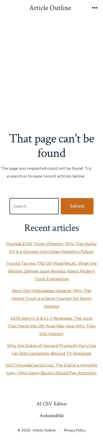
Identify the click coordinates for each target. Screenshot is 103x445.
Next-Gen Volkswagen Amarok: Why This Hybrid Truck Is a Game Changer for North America (52, 298)
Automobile (52, 415)
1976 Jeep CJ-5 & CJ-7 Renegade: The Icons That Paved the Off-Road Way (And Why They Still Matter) (51, 326)
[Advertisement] (51, 71)
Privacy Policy (75, 430)
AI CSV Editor (51, 403)
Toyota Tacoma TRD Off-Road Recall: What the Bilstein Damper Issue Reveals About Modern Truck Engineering (51, 271)
